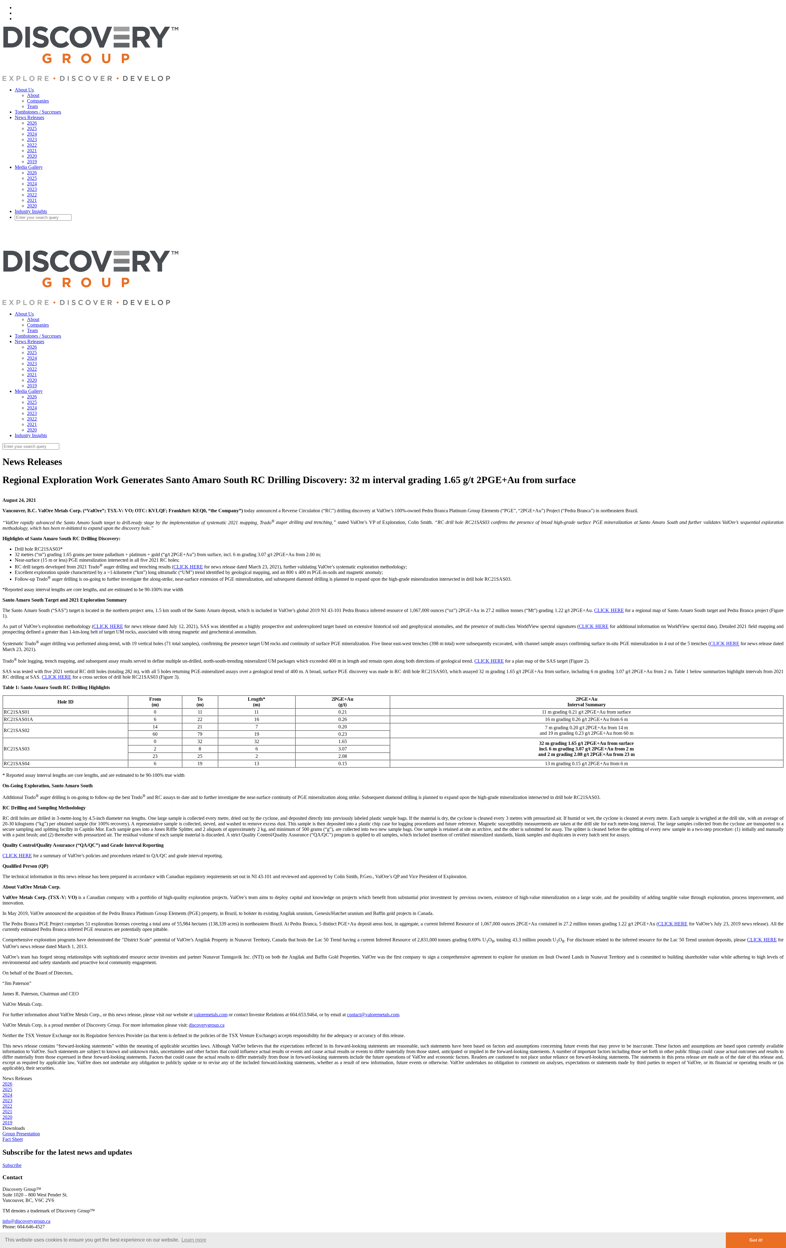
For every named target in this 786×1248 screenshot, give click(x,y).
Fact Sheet (12, 1139)
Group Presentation (21, 1133)
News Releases (29, 117)
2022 (32, 145)
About (33, 95)
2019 (32, 161)
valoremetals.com (211, 1014)
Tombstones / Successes (38, 111)
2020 (32, 156)
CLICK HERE (188, 566)
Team (32, 106)
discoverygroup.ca (206, 1025)
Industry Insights (31, 211)
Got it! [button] (756, 1240)
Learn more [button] (193, 1239)
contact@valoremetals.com (373, 1014)
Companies (38, 100)
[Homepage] (90, 79)
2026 (32, 123)
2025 (32, 128)
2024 (32, 134)
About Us (24, 89)
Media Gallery (29, 167)
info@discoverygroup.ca (26, 1221)
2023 (32, 139)
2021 (32, 150)
